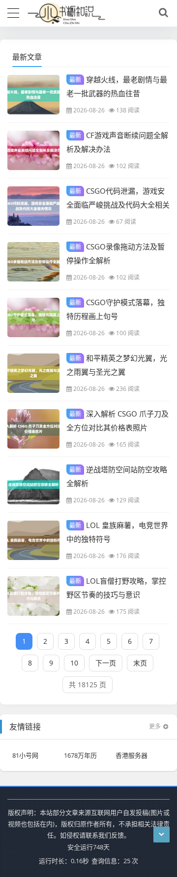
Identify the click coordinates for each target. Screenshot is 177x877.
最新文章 (27, 57)
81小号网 (25, 755)
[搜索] (161, 13)
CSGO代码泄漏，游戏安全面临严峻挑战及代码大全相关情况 (118, 204)
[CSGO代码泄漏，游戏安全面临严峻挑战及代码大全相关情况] (33, 206)
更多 (155, 726)
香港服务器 (132, 755)
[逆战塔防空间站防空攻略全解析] (33, 484)
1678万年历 (80, 755)
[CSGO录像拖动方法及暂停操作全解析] (33, 261)
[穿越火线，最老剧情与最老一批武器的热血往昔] (33, 94)
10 (74, 662)
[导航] (13, 12)
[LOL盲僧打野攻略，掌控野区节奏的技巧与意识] (33, 596)
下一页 (105, 662)
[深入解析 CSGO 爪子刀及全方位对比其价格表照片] (33, 429)
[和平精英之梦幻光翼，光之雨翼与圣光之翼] (33, 373)
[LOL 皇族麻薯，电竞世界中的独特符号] (33, 540)
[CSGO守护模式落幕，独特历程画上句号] (33, 317)
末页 (140, 662)
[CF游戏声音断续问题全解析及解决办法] (33, 150)
